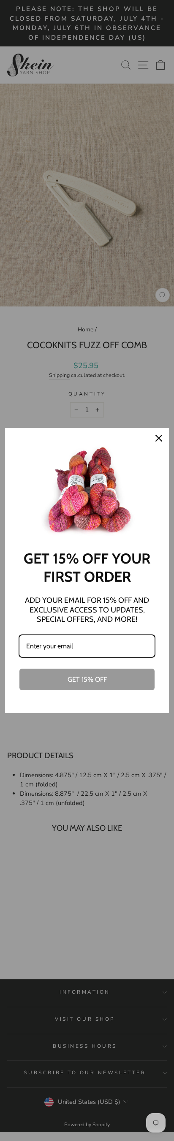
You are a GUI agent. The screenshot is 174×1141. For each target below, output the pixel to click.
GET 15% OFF (87, 679)
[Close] (159, 438)
